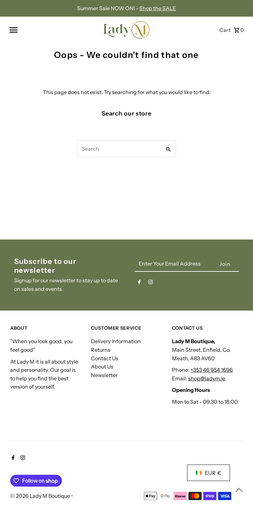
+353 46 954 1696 (211, 370)
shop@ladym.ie (206, 378)
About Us (102, 366)
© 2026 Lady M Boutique (40, 496)
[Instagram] (150, 283)
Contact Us (104, 358)
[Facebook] (139, 283)
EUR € (213, 472)
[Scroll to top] (239, 489)
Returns (100, 349)
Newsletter (104, 375)
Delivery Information (116, 341)
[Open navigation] (53, 30)
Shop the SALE (157, 8)
